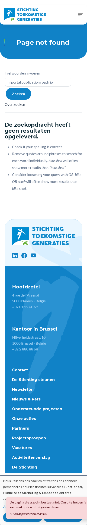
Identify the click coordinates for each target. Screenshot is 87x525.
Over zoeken (15, 104)
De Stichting (24, 467)
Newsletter (23, 389)
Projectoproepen (29, 438)
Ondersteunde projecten (37, 409)
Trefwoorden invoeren (22, 73)
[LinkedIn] (15, 255)
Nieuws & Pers (26, 399)
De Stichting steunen (33, 380)
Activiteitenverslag (31, 457)
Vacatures (22, 448)
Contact (20, 370)
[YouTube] (33, 255)
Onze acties (24, 418)
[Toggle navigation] (80, 14)
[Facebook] (24, 255)
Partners (20, 428)
